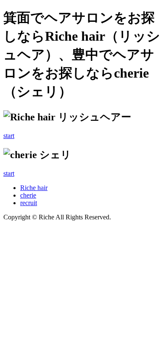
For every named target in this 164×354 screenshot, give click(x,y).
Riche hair (34, 187)
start (8, 135)
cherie (28, 195)
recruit (28, 202)
